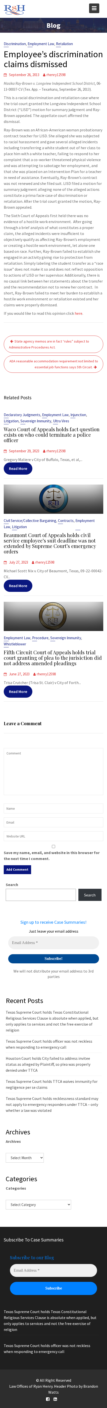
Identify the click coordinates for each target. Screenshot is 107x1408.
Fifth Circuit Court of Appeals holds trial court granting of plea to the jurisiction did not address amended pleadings (53, 657)
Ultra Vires (61, 421)
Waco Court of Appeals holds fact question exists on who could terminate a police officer (52, 434)
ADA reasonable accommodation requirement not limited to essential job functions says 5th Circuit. (53, 364)
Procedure (40, 637)
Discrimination (15, 43)
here (78, 313)
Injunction (78, 414)
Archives (13, 1141)
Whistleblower (15, 644)
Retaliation (64, 43)
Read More (18, 468)
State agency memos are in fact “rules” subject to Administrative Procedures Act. (49, 344)
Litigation (11, 421)
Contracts (66, 520)
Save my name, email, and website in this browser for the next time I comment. (52, 855)
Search (12, 884)
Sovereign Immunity (35, 421)
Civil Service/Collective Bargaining (30, 520)
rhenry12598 (56, 74)
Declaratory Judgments (22, 414)
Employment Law (41, 43)
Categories (16, 1188)
